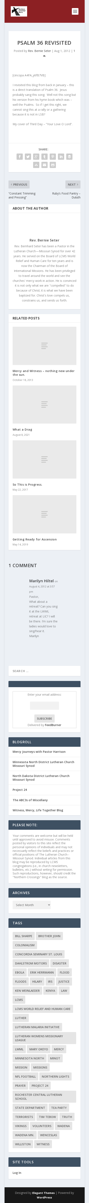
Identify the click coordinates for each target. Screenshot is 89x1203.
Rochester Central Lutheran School (38, 1097)
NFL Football (25, 1076)
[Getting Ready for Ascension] (44, 514)
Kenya (50, 991)
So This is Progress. (27, 484)
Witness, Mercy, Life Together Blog (38, 810)
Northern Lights (55, 1076)
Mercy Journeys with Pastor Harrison (39, 752)
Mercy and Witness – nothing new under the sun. (44, 373)
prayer (20, 1086)
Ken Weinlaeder (27, 991)
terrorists (24, 1117)
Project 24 (20, 790)
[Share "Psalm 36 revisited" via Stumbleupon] (36, 165)
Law (64, 991)
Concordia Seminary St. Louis (38, 954)
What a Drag (22, 429)
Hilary (37, 981)
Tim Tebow (47, 1117)
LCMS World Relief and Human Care (43, 1009)
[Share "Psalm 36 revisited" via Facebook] (20, 156)
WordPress (44, 1197)
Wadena (63, 1126)
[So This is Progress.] (44, 459)
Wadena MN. (24, 1135)
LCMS (19, 1000)
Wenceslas (48, 1135)
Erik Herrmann (42, 972)
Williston (23, 1144)
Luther (20, 1018)
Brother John (49, 936)
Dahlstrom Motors (31, 963)
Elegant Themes (43, 1193)
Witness (43, 1144)
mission (21, 1067)
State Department (30, 1108)
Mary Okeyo (38, 1049)
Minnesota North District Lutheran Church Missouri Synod (43, 764)
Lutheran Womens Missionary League (39, 1038)
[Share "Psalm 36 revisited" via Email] (44, 165)
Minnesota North (29, 1058)
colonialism (25, 945)
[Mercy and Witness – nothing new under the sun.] (44, 346)
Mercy (59, 1049)
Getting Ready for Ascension (35, 539)
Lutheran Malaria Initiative (37, 1027)
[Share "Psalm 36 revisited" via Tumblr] (44, 156)
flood (64, 972)
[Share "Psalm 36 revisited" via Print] (53, 165)
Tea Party (59, 1108)
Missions (40, 1067)
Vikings (20, 1126)
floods (20, 981)
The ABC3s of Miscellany (30, 800)
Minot (55, 1058)
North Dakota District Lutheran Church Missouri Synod (41, 778)
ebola (19, 972)
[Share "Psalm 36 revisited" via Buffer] (69, 156)
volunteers (41, 1126)
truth (67, 1117)
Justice (64, 981)
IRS (50, 981)
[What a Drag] (44, 404)
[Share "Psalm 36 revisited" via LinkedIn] (61, 156)
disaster (59, 963)
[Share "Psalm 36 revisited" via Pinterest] (53, 156)
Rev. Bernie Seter (39, 51)
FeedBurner (53, 725)
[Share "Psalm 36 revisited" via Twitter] (28, 156)
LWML (19, 1049)
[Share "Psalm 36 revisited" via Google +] (36, 156)
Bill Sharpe (23, 936)
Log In (17, 1173)
